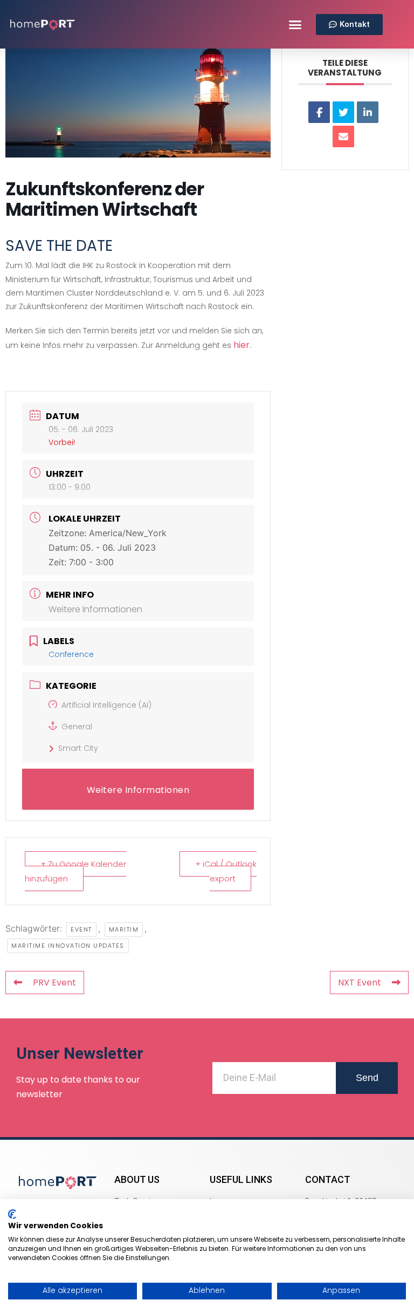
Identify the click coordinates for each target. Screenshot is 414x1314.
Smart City (78, 748)
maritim (124, 929)
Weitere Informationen (95, 609)
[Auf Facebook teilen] (319, 112)
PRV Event (54, 982)
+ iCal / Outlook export (226, 871)
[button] (295, 24)
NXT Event (359, 982)
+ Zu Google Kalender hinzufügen (75, 871)
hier (241, 345)
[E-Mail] (343, 136)
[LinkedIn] (367, 112)
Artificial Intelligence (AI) (106, 705)
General (76, 726)
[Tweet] (343, 112)
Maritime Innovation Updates (68, 945)
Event (81, 929)
